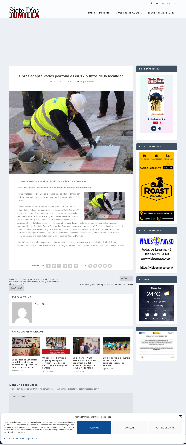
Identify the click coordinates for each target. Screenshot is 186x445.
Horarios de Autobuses (160, 13)
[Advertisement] (93, 39)
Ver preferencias (164, 427)
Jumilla (91, 13)
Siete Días (40, 304)
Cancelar (129, 427)
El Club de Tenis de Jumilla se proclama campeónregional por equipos (116, 362)
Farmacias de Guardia (128, 13)
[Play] (153, 128)
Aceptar (94, 427)
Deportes (105, 13)
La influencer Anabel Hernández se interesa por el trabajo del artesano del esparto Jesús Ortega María (84, 363)
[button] (180, 417)
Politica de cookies (11, 438)
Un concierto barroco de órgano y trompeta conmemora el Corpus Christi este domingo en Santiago (55, 363)
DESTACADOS (69, 81)
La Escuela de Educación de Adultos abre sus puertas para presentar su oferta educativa (24, 363)
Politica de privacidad (28, 438)
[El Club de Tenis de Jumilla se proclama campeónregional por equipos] (117, 345)
